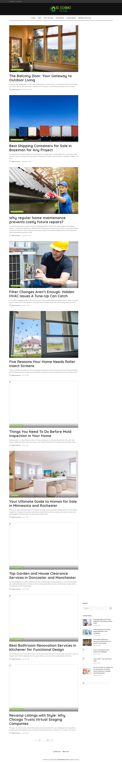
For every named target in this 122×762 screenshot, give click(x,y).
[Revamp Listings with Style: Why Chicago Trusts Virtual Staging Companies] (43, 688)
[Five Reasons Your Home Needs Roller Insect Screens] (43, 334)
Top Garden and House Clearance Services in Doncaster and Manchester (42, 575)
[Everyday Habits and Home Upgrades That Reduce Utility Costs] (87, 622)
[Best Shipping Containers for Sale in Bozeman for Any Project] (43, 118)
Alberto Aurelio (16, 89)
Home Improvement (17, 69)
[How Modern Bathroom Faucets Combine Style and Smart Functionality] (87, 642)
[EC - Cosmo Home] (61, 9)
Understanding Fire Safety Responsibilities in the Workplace (101, 631)
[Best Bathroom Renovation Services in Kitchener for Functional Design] (43, 618)
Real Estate (15, 495)
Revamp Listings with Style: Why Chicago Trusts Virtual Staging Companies (37, 719)
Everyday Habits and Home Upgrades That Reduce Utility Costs (102, 621)
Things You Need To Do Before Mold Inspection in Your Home (40, 433)
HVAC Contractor (16, 285)
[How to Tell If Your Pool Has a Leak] (87, 661)
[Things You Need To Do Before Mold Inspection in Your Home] (43, 404)
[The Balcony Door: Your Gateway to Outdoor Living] (43, 48)
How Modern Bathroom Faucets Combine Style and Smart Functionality (102, 641)
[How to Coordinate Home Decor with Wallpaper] (87, 652)
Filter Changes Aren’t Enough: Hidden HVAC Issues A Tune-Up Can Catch (41, 294)
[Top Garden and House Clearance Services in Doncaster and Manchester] (43, 546)
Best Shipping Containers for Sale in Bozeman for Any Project (40, 148)
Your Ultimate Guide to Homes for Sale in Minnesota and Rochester (43, 503)
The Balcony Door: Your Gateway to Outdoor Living (40, 78)
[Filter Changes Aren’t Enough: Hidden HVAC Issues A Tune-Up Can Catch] (43, 264)
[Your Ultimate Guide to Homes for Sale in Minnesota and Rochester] (43, 474)
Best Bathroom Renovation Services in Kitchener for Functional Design (42, 647)
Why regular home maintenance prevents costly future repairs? (37, 220)
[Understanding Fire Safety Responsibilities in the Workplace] (87, 632)
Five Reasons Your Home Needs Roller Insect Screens (42, 363)
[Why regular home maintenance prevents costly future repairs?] (43, 190)
